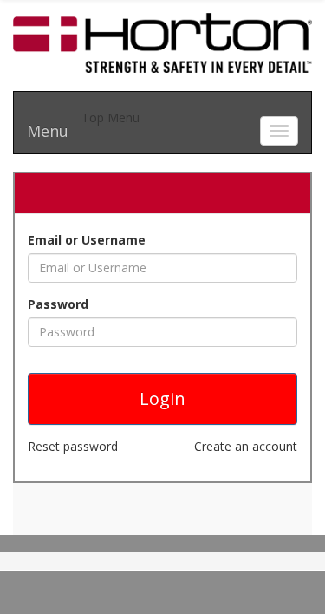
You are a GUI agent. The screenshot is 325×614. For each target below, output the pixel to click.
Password (58, 304)
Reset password (73, 446)
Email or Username (87, 240)
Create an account (245, 446)
